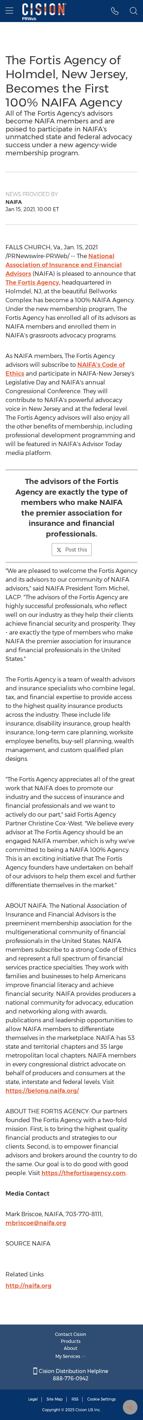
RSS (75, 1399)
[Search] (133, 11)
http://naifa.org (28, 1285)
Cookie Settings (101, 1399)
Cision (81, 1410)
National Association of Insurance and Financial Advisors (64, 265)
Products (71, 1341)
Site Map (55, 1399)
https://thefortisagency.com (83, 1173)
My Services (68, 1356)
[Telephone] (115, 11)
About (70, 1348)
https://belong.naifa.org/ (42, 1090)
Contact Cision (70, 1334)
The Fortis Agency (32, 282)
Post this (76, 549)
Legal (33, 1399)
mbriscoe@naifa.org (36, 1223)
